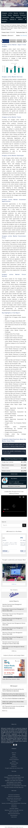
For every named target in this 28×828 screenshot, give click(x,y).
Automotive (14, 806)
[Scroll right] (26, 41)
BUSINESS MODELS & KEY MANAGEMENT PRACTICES (14, 785)
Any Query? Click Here (14, 486)
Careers (14, 756)
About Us (14, 752)
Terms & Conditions (14, 759)
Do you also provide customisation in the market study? (14, 452)
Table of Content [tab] (12, 41)
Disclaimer (14, 764)
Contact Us (14, 766)
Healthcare (14, 805)
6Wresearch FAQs (14, 763)
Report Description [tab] (6, 41)
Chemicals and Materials (14, 796)
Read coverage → (11, 551)
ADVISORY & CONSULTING (14, 775)
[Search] (23, 2)
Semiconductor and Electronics (14, 798)
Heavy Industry (14, 801)
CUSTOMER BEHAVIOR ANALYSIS (14, 784)
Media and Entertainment (14, 813)
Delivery (14, 761)
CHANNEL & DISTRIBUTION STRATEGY (14, 780)
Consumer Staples (14, 808)
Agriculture (14, 817)
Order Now (14, 474)
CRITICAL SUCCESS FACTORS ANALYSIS (14, 787)
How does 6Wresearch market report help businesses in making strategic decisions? (14, 445)
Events (14, 754)
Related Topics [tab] (19, 41)
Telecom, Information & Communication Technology (14, 803)
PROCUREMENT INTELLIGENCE (14, 782)
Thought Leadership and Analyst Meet (14, 768)
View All (14, 584)
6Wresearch (11, 827)
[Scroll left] (2, 41)
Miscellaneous (14, 815)
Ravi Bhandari (23, 35)
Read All (4, 710)
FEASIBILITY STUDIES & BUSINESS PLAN (14, 777)
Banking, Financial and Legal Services (14, 810)
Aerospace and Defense (14, 794)
